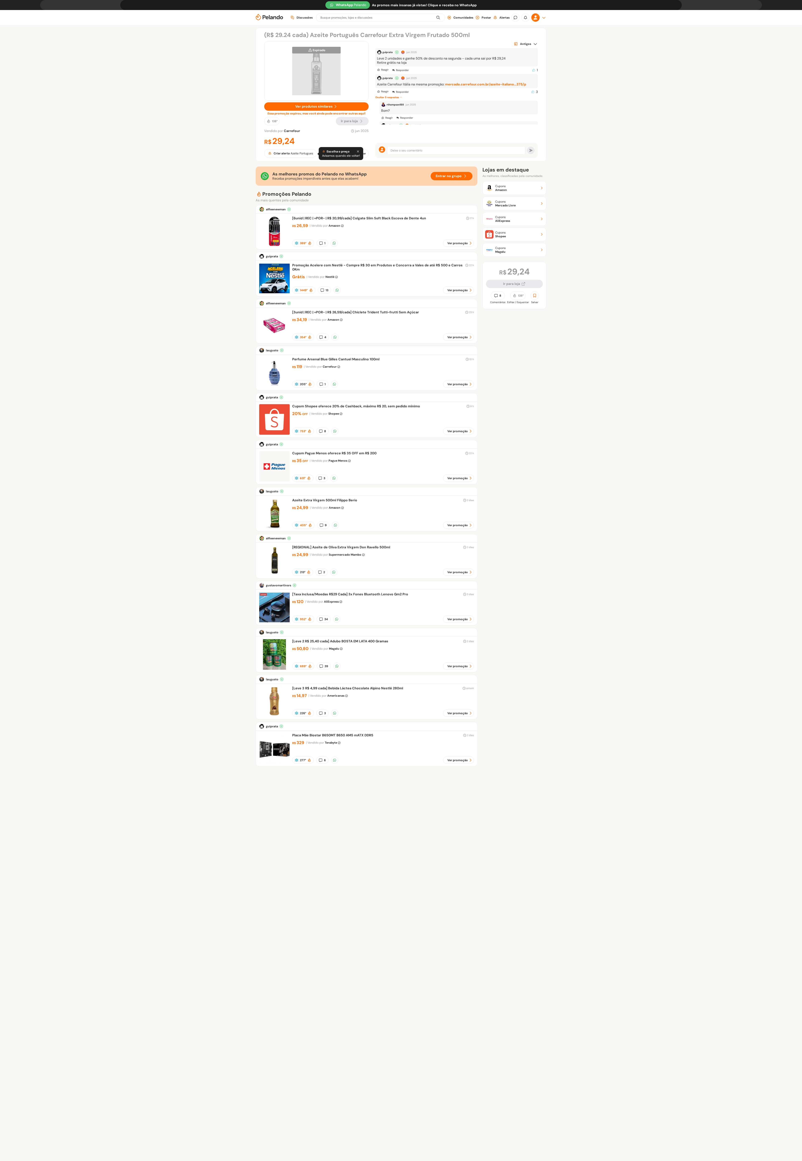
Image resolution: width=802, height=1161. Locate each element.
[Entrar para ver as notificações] (525, 17)
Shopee (333, 413)
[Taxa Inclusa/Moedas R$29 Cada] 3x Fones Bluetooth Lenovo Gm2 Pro (350, 594)
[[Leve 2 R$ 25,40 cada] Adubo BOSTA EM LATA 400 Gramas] (274, 668)
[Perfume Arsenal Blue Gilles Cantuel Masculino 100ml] (274, 386)
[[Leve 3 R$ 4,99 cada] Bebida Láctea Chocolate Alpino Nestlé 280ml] (274, 715)
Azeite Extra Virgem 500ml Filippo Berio (324, 500)
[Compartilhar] (334, 243)
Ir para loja (511, 284)
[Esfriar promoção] (296, 243)
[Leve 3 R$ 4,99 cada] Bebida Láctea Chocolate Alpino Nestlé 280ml (347, 688)
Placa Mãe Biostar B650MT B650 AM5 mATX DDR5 (332, 735)
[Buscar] (438, 17)
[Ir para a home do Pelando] (269, 17)
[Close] (358, 151)
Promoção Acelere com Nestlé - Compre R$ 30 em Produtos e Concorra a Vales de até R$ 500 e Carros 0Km (377, 267)
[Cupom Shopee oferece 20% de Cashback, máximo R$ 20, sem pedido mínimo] (274, 433)
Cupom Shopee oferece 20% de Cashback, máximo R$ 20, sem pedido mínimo (356, 406)
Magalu (334, 648)
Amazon (334, 225)
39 (326, 666)
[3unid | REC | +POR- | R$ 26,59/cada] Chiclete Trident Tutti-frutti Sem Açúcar (355, 312)
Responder (402, 70)
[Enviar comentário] (530, 150)
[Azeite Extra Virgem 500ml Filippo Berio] (274, 527)
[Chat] (515, 17)
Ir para (349, 121)
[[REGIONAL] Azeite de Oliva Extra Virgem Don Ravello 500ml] (274, 574)
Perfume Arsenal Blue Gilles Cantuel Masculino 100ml (335, 359)
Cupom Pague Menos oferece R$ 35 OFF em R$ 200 (334, 453)
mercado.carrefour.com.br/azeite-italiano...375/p (485, 84)
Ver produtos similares (314, 106)
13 (327, 290)
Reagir (384, 69)
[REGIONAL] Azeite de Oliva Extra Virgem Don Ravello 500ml (341, 547)
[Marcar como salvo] (534, 295)
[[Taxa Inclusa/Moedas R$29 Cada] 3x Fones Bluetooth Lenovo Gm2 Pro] (274, 621)
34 (326, 619)
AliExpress (331, 601)
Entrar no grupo (449, 176)
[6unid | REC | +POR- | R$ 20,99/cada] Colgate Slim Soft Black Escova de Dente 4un (359, 218)
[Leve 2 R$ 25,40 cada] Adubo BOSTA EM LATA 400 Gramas (340, 641)
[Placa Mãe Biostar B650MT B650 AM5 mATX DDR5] (274, 762)
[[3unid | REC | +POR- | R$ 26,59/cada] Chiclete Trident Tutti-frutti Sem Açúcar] (274, 339)
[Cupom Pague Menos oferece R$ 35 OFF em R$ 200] (274, 480)
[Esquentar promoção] (309, 243)
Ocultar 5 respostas (387, 97)
